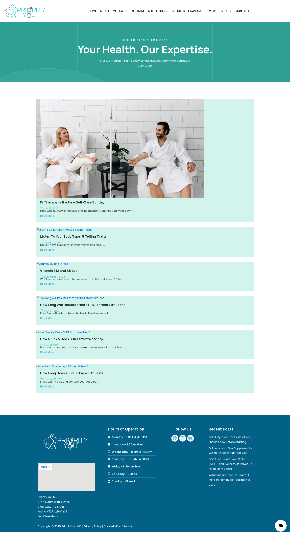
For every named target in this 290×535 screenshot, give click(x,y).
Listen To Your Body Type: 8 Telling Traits (73, 236)
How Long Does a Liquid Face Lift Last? (72, 373)
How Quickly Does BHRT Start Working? (72, 339)
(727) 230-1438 (57, 511)
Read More (47, 215)
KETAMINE (138, 11)
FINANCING (195, 11)
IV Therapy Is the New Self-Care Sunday (72, 202)
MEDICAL (118, 11)
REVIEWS (212, 11)
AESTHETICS (156, 11)
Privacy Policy (92, 526)
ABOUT (104, 11)
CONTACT (242, 11)
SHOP (225, 11)
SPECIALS (178, 11)
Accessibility (112, 526)
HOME (93, 11)
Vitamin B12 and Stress (58, 270)
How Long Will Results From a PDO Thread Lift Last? (82, 304)
